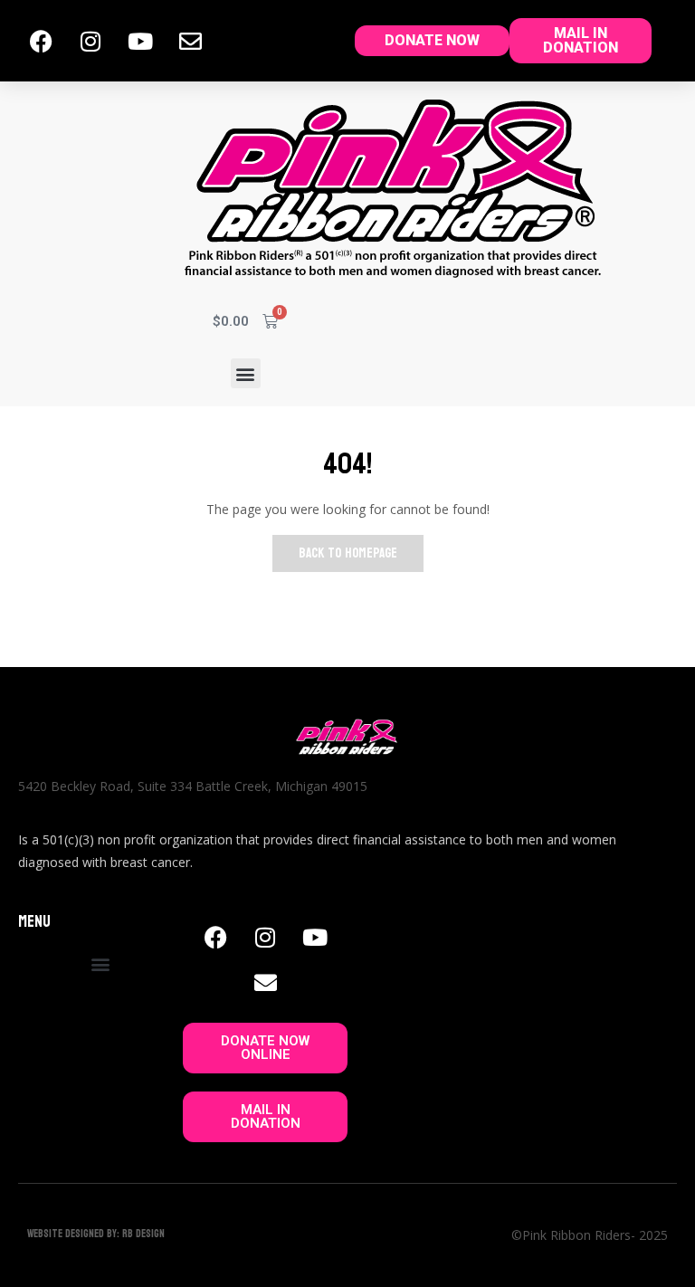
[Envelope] (190, 40)
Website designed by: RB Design (96, 1234)
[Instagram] (90, 40)
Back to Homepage (348, 553)
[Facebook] (40, 40)
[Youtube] (140, 40)
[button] (246, 373)
